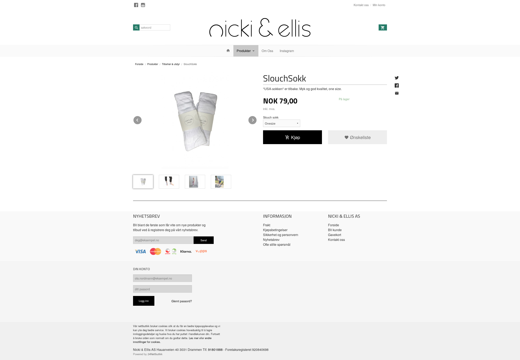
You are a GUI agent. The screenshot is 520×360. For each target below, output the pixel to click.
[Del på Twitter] (397, 78)
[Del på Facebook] (397, 85)
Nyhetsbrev (271, 239)
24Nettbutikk (155, 354)
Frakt (266, 225)
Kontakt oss (336, 239)
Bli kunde (335, 229)
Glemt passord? (181, 301)
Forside (139, 64)
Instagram (287, 50)
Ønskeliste (360, 137)
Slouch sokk (270, 117)
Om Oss (267, 50)
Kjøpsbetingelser (275, 229)
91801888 (215, 349)
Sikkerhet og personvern (280, 234)
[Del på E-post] (397, 93)
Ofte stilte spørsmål (276, 244)
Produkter (244, 50)
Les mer (194, 338)
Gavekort (334, 234)
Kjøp (295, 137)
